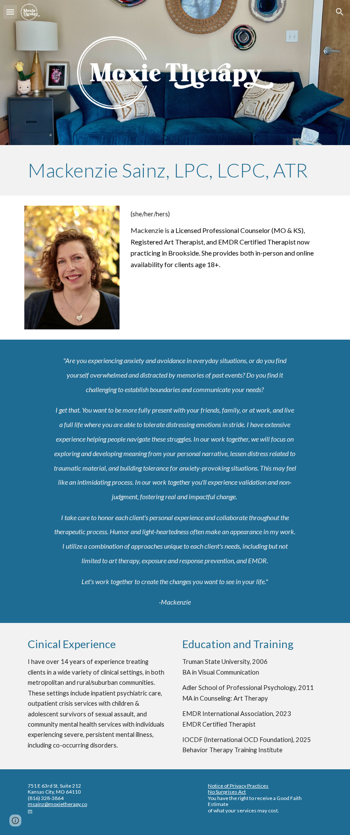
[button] (10, 11)
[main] (175, 170)
